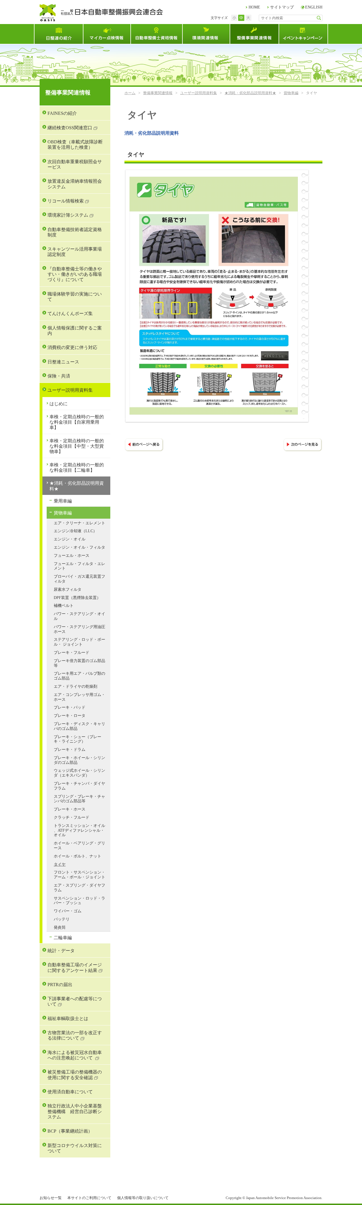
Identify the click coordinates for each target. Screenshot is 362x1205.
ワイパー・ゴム (67, 911)
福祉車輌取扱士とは (68, 1018)
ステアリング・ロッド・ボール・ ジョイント (79, 641)
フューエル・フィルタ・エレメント (79, 566)
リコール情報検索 (66, 201)
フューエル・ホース (71, 555)
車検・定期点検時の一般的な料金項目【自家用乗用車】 (76, 422)
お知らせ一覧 (51, 1198)
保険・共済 (59, 376)
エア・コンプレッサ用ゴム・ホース (79, 697)
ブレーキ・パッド (69, 707)
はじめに (58, 403)
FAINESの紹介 (62, 113)
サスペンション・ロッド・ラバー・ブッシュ (79, 900)
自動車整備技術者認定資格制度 (75, 232)
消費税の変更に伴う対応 (72, 347)
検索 (319, 18)
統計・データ (61, 950)
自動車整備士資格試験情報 (156, 34)
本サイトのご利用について (89, 1198)
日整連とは (58, 34)
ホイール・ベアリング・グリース (79, 845)
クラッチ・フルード (71, 817)
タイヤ (60, 864)
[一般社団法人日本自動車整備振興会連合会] (101, 12)
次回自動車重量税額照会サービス (75, 164)
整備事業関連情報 (254, 34)
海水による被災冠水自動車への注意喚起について (75, 1055)
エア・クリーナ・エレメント (79, 523)
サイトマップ (282, 7)
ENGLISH (313, 7)
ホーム (129, 93)
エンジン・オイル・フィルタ (79, 547)
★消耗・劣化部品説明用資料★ (250, 93)
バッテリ (62, 919)
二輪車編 (63, 937)
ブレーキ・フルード (71, 652)
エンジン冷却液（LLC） (75, 531)
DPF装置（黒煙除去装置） (77, 598)
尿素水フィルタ (67, 589)
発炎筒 (60, 927)
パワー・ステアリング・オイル (79, 616)
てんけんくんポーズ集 (70, 313)
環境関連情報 (206, 34)
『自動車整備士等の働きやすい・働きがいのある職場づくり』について (75, 274)
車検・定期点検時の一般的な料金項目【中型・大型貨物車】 (76, 446)
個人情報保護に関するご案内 (75, 330)
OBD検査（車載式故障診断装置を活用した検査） (75, 144)
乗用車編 (63, 501)
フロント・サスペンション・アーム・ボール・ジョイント (79, 874)
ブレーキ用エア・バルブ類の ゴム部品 (79, 675)
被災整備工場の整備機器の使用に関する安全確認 (75, 1075)
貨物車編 (291, 93)
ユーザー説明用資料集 (198, 93)
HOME (254, 7)
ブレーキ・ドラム (69, 749)
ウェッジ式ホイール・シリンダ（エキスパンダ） (79, 772)
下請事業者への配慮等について (75, 1001)
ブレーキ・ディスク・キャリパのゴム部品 (79, 726)
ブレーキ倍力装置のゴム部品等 (79, 663)
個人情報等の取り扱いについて (143, 1198)
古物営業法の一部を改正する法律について (75, 1035)
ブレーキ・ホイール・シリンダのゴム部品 (79, 760)
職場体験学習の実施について (75, 297)
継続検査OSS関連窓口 (70, 127)
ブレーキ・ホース (69, 809)
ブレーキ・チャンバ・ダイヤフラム (79, 785)
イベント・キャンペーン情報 (303, 34)
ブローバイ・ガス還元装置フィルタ (79, 578)
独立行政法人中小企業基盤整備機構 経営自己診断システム (75, 1111)
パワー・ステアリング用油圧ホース (79, 629)
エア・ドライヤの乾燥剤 (75, 686)
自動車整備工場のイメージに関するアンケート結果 (75, 967)
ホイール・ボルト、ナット (77, 856)
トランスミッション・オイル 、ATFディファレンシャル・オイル (79, 830)
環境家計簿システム (68, 215)
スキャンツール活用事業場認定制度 (75, 252)
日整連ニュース (63, 361)
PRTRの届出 (60, 984)
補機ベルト (64, 605)
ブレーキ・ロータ (69, 715)
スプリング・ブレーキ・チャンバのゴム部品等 (79, 798)
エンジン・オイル (69, 539)
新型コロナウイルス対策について (75, 1148)
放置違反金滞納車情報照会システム (75, 184)
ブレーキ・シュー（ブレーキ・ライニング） (77, 739)
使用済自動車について (70, 1091)
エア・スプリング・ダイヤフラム (79, 887)
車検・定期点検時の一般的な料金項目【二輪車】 (76, 467)
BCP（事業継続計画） (70, 1131)
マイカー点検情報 (106, 34)
